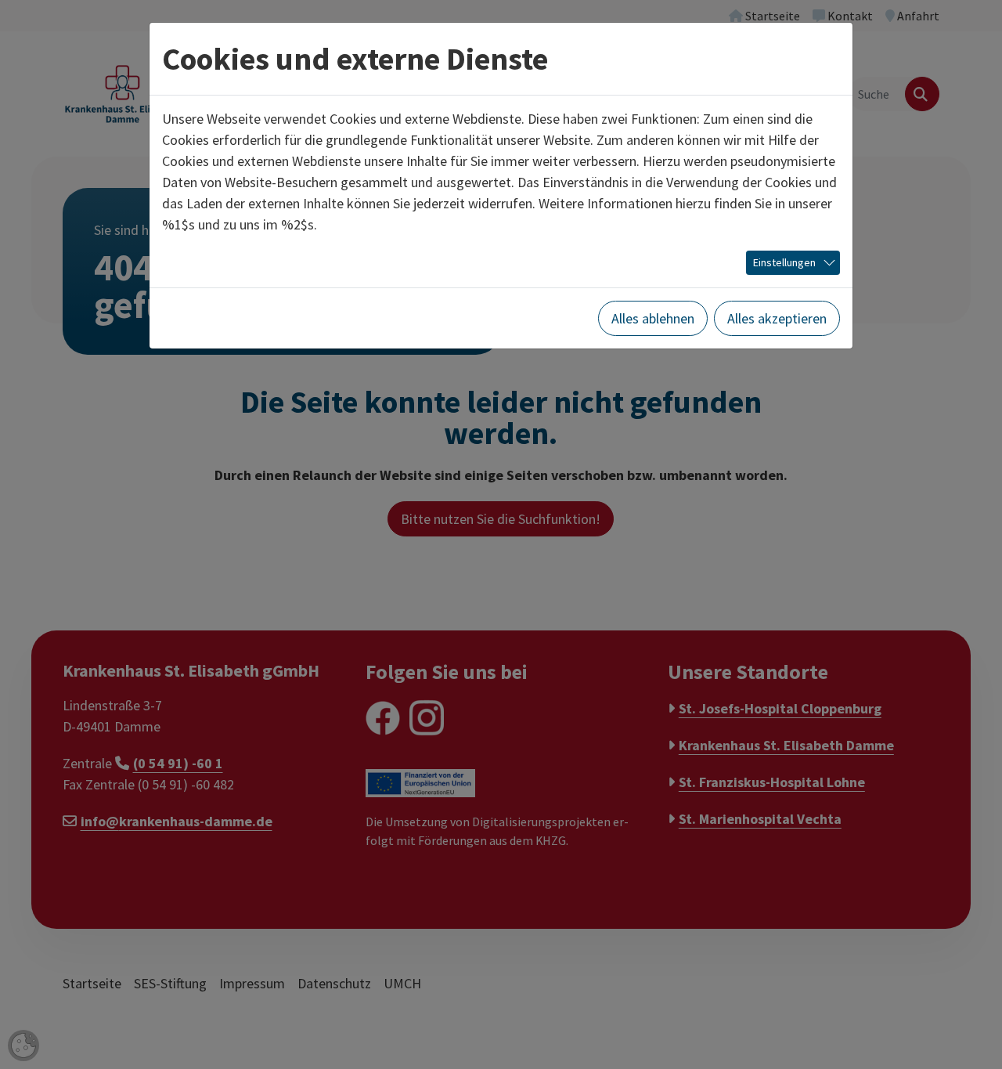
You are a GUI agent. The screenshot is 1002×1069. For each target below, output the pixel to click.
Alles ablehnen (652, 318)
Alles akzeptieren (777, 318)
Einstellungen (784, 262)
